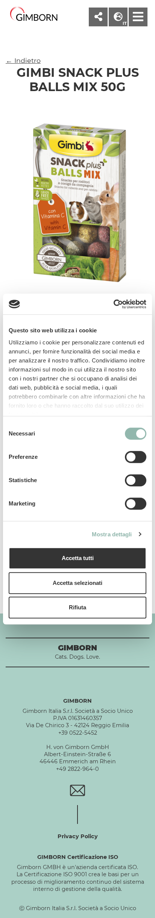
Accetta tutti (78, 558)
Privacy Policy (78, 836)
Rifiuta (77, 607)
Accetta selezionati (77, 583)
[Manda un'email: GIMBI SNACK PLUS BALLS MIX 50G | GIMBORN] (77, 790)
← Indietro (23, 60)
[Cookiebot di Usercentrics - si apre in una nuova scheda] (113, 304)
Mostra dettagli (112, 534)
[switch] (135, 457)
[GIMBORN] (34, 14)
